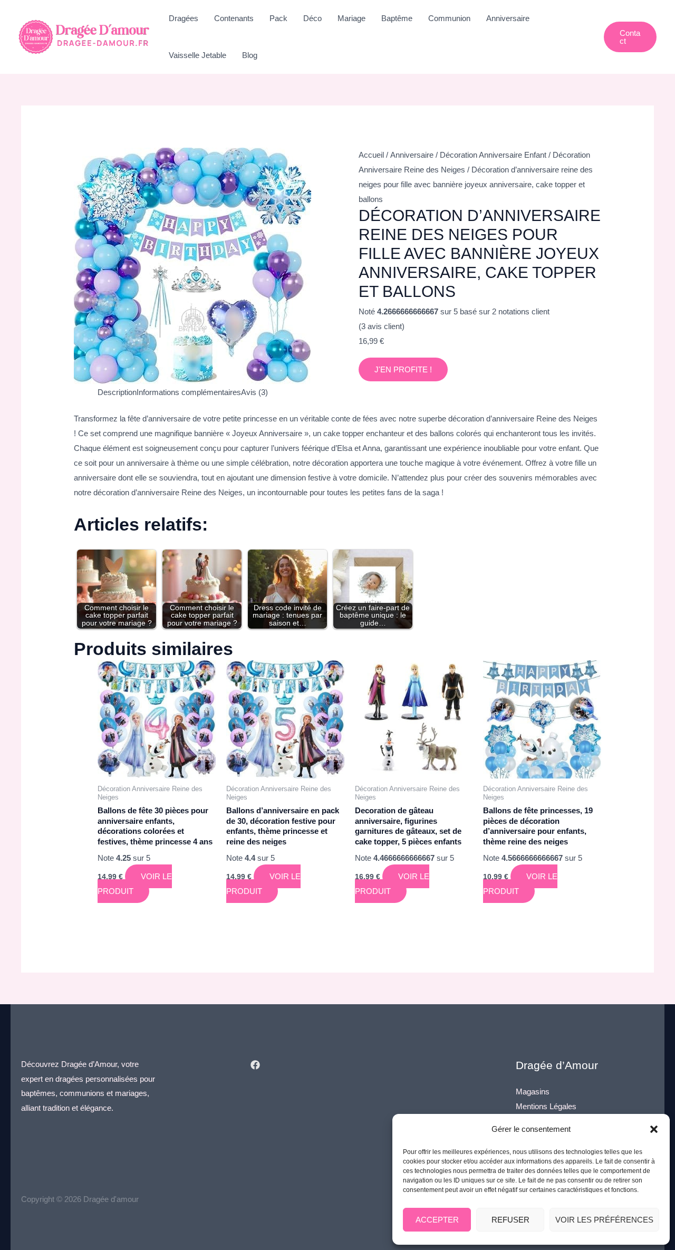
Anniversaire (507, 18)
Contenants (234, 18)
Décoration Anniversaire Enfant (493, 154)
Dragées (183, 18)
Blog (249, 55)
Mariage (351, 18)
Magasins (532, 1091)
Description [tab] (117, 392)
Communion (449, 18)
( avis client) (381, 326)
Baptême (396, 18)
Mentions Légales (546, 1106)
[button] (654, 1129)
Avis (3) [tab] (254, 392)
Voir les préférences (604, 1219)
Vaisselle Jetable (197, 55)
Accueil (371, 154)
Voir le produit (135, 884)
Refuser (510, 1219)
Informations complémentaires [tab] (189, 392)
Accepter (437, 1219)
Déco (312, 18)
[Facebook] (255, 1065)
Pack (278, 18)
